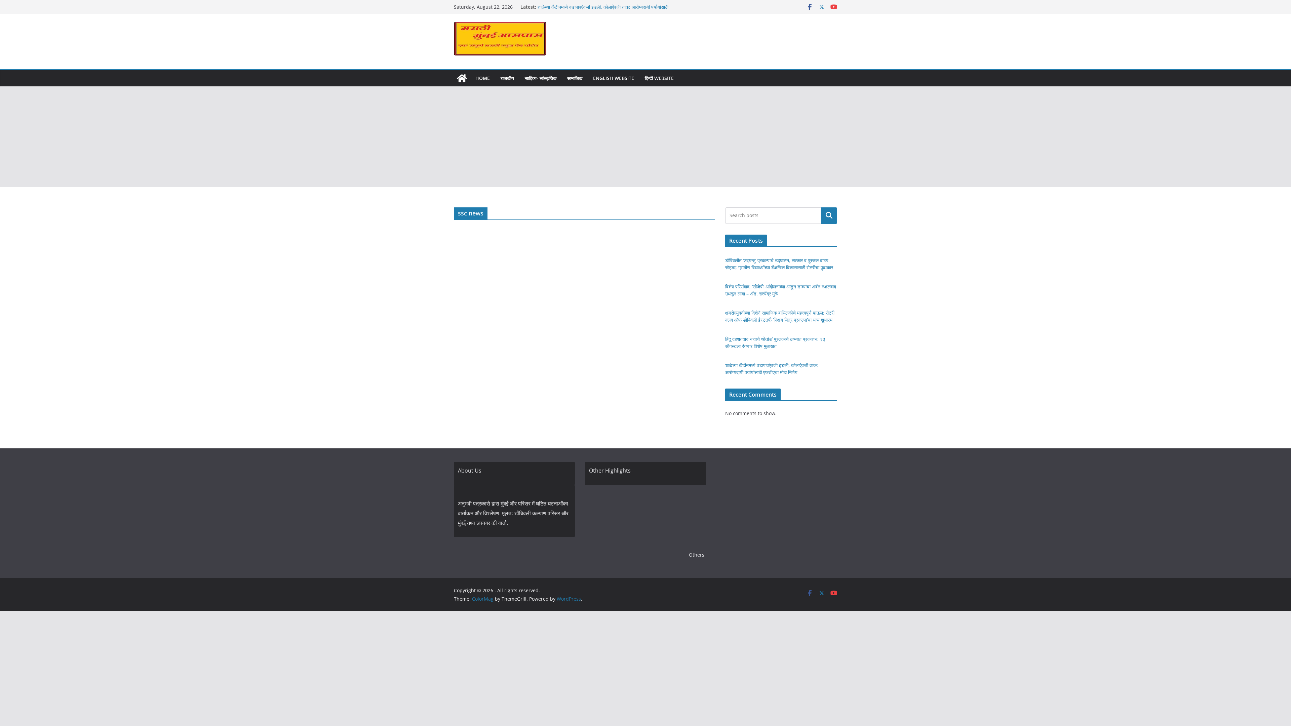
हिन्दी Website (659, 78)
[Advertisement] (645, 137)
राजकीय (507, 78)
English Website (613, 78)
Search (829, 215)
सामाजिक (574, 78)
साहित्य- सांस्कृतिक (540, 78)
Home (482, 78)
